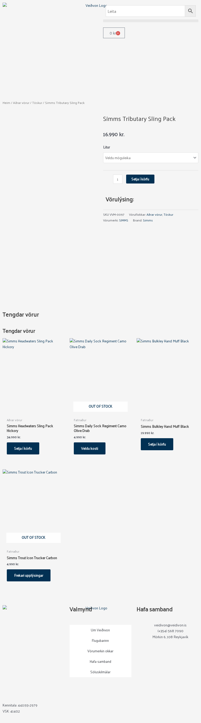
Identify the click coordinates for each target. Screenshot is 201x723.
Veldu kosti (89, 448)
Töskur (37, 102)
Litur (106, 147)
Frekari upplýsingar (28, 575)
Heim (6, 102)
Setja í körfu (140, 179)
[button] (150, 20)
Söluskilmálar (100, 672)
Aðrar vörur (21, 102)
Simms (148, 220)
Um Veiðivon (100, 630)
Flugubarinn (100, 640)
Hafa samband (100, 661)
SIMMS (123, 220)
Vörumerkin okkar (100, 651)
